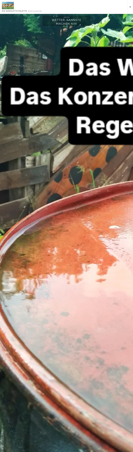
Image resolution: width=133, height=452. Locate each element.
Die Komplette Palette (14, 11)
